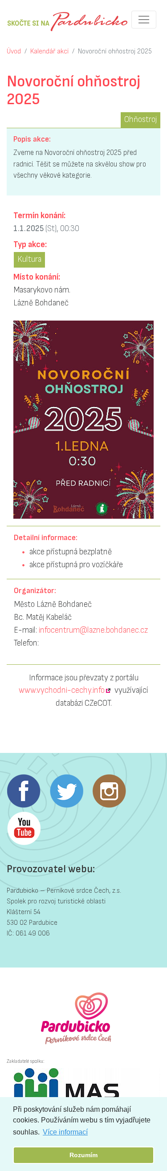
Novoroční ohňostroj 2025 (115, 51)
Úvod (14, 51)
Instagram (109, 791)
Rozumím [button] (83, 1155)
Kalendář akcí (49, 51)
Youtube (24, 829)
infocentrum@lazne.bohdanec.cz (93, 630)
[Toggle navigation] (143, 19)
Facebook (24, 791)
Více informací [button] (65, 1132)
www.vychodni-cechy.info (62, 690)
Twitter (66, 791)
